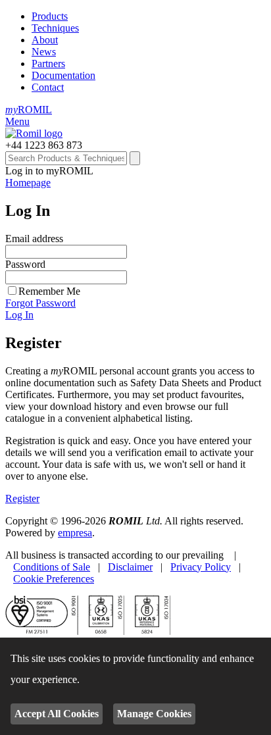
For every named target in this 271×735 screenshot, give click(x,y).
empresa (75, 532)
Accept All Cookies (56, 713)
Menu (17, 121)
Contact (48, 87)
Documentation (63, 75)
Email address (34, 238)
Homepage (28, 182)
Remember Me (49, 291)
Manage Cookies (154, 713)
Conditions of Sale (51, 566)
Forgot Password (40, 303)
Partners (48, 63)
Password (25, 264)
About (45, 39)
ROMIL (28, 109)
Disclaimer (130, 566)
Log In (19, 314)
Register (22, 498)
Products (50, 16)
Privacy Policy (200, 566)
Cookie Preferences (53, 578)
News (44, 51)
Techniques (55, 28)
